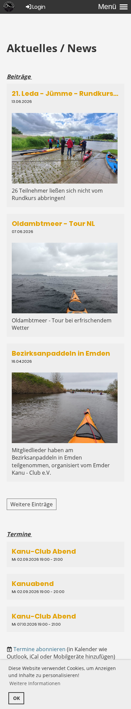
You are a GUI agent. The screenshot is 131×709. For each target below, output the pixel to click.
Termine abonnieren (39, 649)
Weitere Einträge (31, 504)
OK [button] (16, 698)
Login (38, 7)
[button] (65, 554)
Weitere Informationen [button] (34, 683)
